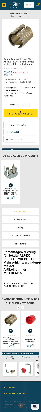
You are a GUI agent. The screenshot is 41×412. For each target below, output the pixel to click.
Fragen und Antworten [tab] (20, 236)
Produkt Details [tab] (21, 219)
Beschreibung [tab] (20, 211)
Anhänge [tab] (20, 228)
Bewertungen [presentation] (20, 244)
